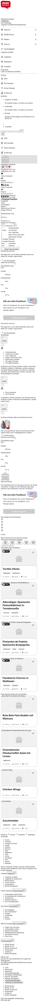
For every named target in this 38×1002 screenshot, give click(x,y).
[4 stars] (26, 543)
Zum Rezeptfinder (9, 261)
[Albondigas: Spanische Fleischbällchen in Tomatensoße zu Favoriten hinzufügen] (33, 585)
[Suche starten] (22, 131)
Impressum (8, 971)
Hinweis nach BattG (11, 976)
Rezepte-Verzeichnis (11, 931)
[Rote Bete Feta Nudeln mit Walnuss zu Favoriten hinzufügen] (33, 699)
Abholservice (9, 898)
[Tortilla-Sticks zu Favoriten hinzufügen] (33, 552)
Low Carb (12, 169)
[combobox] (10, 131)
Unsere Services (10, 882)
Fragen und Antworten (12, 927)
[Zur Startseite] (8, 12)
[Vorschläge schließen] (3, 134)
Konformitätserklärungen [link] (13, 980)
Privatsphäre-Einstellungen (13, 975)
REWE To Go (9, 946)
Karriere (7, 913)
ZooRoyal (8, 952)
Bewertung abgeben (7, 546)
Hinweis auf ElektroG (12, 978)
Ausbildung (8, 915)
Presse (7, 917)
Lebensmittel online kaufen (13, 894)
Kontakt (7, 919)
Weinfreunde (9, 950)
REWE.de (4, 835)
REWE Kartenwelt (11, 948)
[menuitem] (19, 29)
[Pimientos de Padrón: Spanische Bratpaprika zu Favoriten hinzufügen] (33, 625)
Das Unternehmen (11, 912)
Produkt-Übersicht (11, 900)
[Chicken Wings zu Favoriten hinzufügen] (33, 773)
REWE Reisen (9, 944)
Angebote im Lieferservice (13, 879)
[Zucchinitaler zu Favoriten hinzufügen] (33, 804)
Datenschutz (9, 969)
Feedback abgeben (19, 318)
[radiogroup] (19, 543)
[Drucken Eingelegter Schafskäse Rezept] (3, 167)
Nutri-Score (8, 936)
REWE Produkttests (11, 886)
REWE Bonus (9, 880)
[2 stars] (12, 543)
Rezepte (19, 115)
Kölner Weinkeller (11, 953)
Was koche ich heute (11, 934)
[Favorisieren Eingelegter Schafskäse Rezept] (8, 167)
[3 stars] (19, 543)
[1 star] (5, 543)
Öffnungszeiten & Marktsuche (14, 932)
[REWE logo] (4, 96)
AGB (6, 967)
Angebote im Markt (11, 877)
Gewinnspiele (9, 884)
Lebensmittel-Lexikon (12, 929)
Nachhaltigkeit (9, 910)
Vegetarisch (5, 169)
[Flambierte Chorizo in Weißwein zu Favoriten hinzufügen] (33, 661)
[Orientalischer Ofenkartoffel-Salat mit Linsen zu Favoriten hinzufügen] (33, 733)
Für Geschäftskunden (12, 901)
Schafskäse (21, 835)
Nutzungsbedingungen (12, 973)
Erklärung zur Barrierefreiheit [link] (14, 982)
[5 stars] (33, 543)
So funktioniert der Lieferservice (15, 896)
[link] (21, 101)
